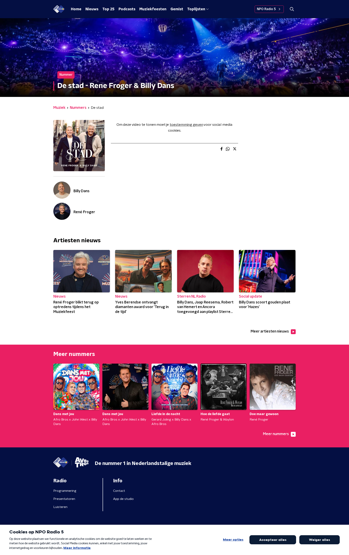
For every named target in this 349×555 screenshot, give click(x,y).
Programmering (64, 490)
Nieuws (91, 9)
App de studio (123, 498)
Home (76, 9)
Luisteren (60, 507)
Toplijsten (196, 9)
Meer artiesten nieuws (270, 331)
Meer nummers (276, 434)
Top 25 (108, 9)
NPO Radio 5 (266, 9)
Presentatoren (64, 498)
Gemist (176, 9)
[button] (292, 9)
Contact (119, 490)
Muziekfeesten (152, 9)
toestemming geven (186, 125)
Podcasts (127, 9)
